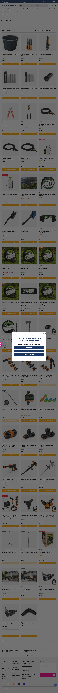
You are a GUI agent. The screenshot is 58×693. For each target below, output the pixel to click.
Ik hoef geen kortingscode (29, 358)
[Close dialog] (45, 334)
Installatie (29, 347)
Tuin (29, 351)
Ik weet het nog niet (29, 354)
